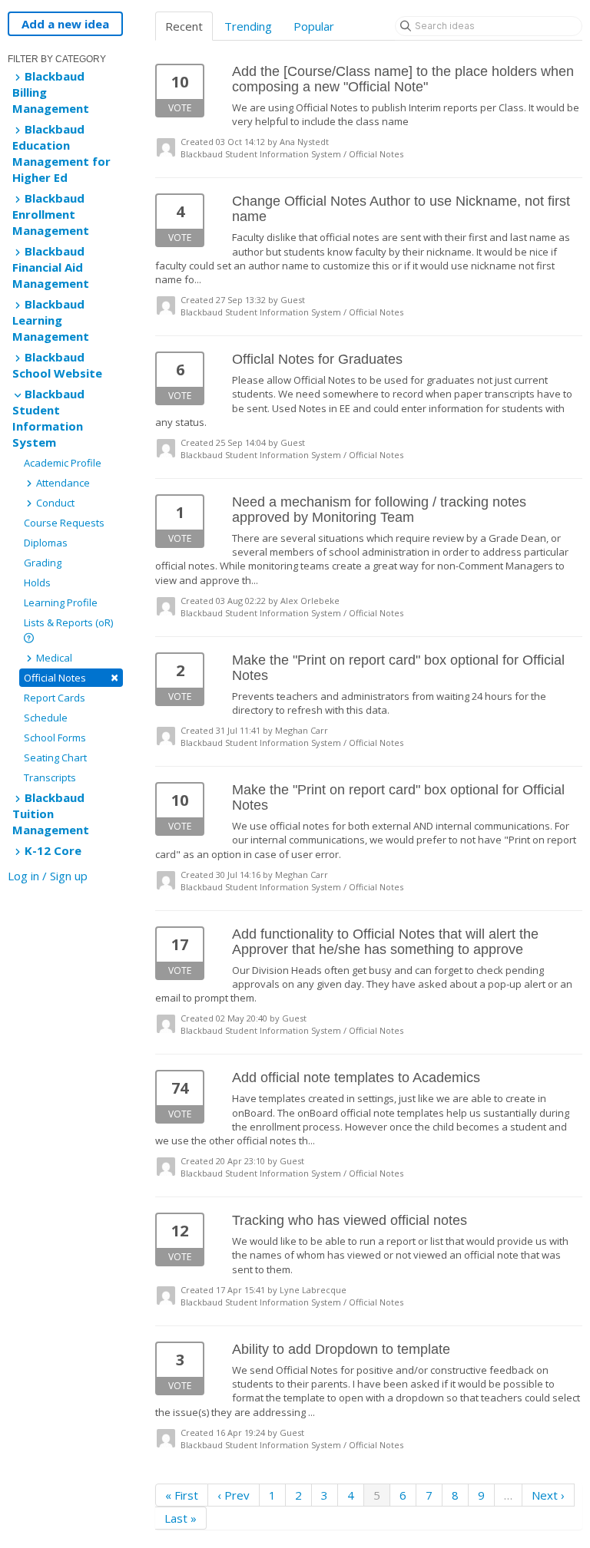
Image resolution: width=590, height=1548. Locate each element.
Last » (180, 1518)
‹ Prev (233, 1495)
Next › (548, 1495)
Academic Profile (62, 463)
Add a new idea (65, 23)
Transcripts (50, 777)
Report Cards (54, 698)
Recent (184, 26)
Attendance (62, 483)
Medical (53, 658)
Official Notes (71, 677)
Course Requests (64, 523)
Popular (313, 26)
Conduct (54, 503)
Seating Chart (55, 757)
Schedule (46, 717)
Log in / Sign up (48, 875)
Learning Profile (61, 602)
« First (181, 1495)
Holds (37, 582)
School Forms (55, 737)
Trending (248, 26)
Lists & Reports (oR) (68, 622)
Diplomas (46, 543)
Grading (42, 562)
